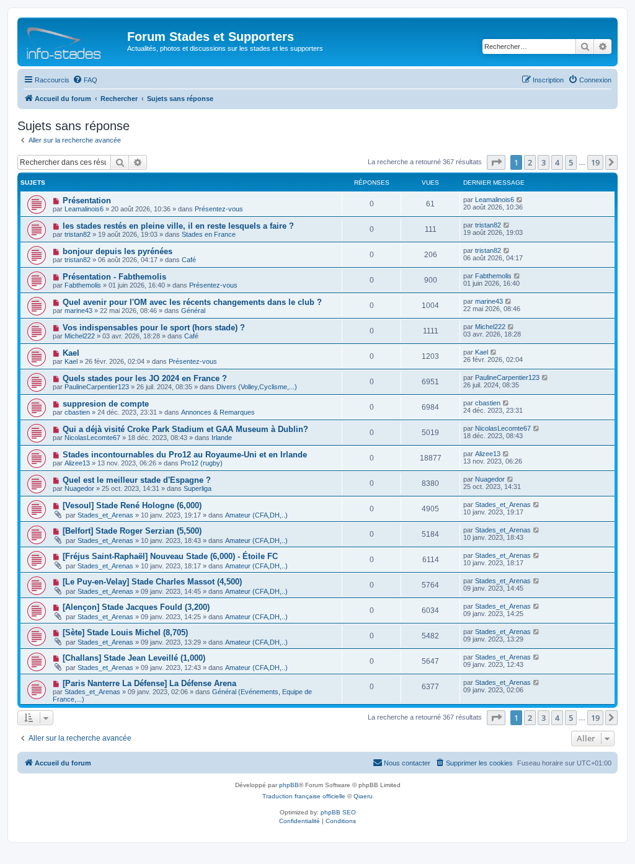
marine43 (78, 310)
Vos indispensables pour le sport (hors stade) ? (154, 327)
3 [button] (543, 162)
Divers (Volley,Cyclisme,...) (256, 386)
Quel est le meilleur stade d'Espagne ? (137, 480)
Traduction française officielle (303, 796)
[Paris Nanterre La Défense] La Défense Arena (149, 683)
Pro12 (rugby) (201, 463)
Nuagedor (79, 488)
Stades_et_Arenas (105, 515)
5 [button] (571, 162)
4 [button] (557, 162)
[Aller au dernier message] (520, 199)
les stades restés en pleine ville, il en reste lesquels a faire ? (178, 226)
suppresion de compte (106, 403)
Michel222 (79, 336)
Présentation (87, 200)
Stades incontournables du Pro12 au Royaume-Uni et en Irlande (185, 454)
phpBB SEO (338, 812)
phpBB (289, 785)
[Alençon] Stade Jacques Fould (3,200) (136, 607)
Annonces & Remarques (218, 412)
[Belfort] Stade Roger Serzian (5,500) (132, 531)
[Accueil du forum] (73, 40)
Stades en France (209, 234)
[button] (496, 162)
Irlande (221, 437)
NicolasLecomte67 (92, 437)
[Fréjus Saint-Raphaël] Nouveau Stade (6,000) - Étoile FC (170, 556)
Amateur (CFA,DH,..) (256, 515)
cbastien (77, 412)
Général (193, 310)
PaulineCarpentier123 (96, 386)
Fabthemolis (82, 285)
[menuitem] (85, 80)
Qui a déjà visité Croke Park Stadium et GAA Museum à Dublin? (185, 429)
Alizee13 (77, 463)
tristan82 (77, 234)
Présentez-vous (219, 209)
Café (189, 259)
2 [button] (530, 162)
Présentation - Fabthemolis (114, 276)
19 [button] (595, 162)
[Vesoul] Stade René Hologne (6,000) (132, 505)
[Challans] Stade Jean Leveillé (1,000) (134, 658)
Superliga (197, 488)
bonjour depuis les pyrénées (117, 251)
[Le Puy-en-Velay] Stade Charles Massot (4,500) (152, 581)
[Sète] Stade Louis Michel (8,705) (125, 632)
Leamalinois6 (84, 209)
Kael (71, 353)
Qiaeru (363, 796)
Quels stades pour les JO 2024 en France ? (145, 378)
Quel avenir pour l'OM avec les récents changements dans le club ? (192, 302)
